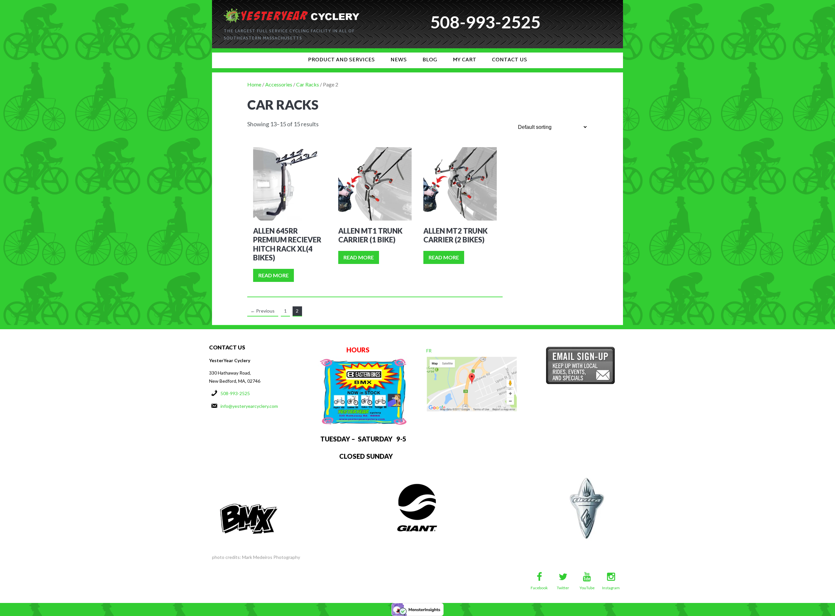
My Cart (464, 60)
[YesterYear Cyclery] (291, 11)
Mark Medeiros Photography (271, 557)
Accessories (278, 84)
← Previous (262, 311)
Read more (273, 275)
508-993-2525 (235, 393)
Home (254, 84)
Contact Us (509, 60)
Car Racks (307, 84)
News (398, 60)
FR (429, 350)
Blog (429, 60)
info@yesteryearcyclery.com (249, 406)
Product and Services (341, 60)
